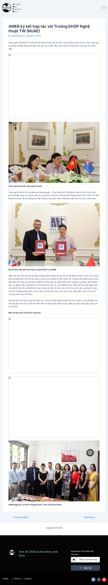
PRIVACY (17, 578)
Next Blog (90, 517)
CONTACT (28, 578)
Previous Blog (20, 517)
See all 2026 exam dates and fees (38, 553)
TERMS (5, 578)
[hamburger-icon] (104, 8)
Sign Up (87, 568)
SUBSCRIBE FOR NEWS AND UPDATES (82, 552)
